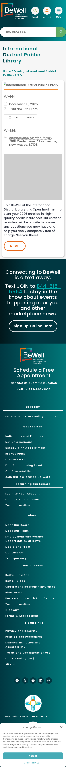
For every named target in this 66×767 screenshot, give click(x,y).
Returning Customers (33, 484)
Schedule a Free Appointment (34, 373)
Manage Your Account (22, 499)
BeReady (33, 407)
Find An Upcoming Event (24, 465)
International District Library (30, 138)
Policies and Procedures (24, 637)
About (33, 515)
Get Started (33, 426)
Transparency (16, 558)
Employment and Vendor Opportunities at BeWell (24, 539)
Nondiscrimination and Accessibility (23, 645)
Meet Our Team (17, 531)
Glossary (12, 610)
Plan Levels (13, 592)
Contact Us (14, 552)
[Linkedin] (41, 680)
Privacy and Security (21, 631)
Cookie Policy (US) (20, 658)
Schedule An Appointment (25, 448)
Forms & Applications (22, 616)
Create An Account (20, 459)
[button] (61, 727)
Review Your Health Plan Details (29, 598)
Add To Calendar (22, 117)
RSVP (14, 245)
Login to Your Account (22, 493)
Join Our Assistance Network (27, 477)
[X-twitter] (25, 680)
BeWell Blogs (15, 581)
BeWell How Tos (17, 575)
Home (7, 71)
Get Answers (33, 565)
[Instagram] (49, 680)
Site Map (12, 664)
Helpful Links (33, 623)
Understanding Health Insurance (30, 586)
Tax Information (17, 505)
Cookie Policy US (31, 762)
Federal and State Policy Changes (31, 416)
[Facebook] (17, 680)
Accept (33, 756)
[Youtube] (33, 680)
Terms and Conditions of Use (28, 652)
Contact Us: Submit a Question (34, 383)
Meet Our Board (17, 525)
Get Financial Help (19, 471)
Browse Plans (15, 453)
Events (18, 71)
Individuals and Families (24, 436)
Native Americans (19, 442)
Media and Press (18, 547)
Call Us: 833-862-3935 (34, 389)
